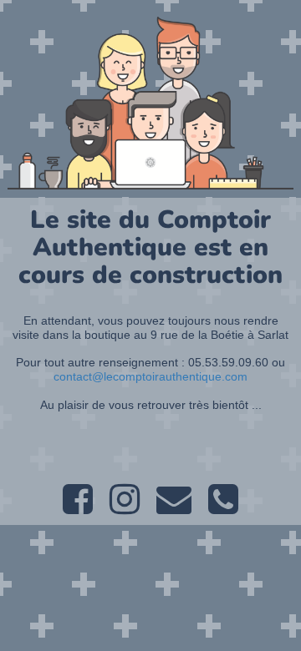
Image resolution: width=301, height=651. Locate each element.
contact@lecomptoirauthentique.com (150, 376)
